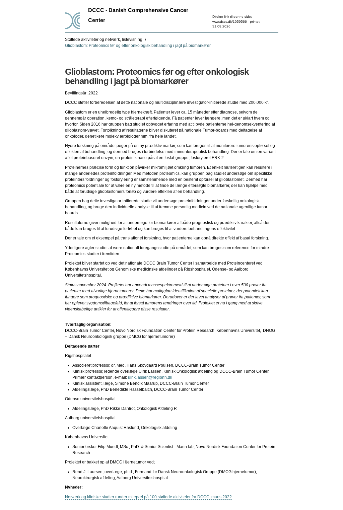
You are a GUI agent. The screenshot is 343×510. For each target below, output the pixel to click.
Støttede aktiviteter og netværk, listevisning (103, 39)
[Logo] (72, 20)
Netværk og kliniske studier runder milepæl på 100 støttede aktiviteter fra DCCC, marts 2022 (148, 497)
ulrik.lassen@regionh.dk (150, 377)
